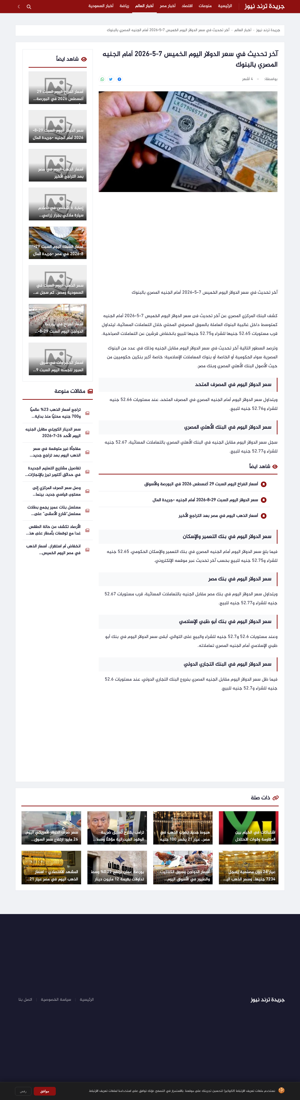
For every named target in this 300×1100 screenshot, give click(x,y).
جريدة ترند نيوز (265, 6)
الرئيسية (225, 6)
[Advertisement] (188, 232)
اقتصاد (187, 6)
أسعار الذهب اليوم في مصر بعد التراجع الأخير (218, 515)
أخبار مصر (168, 6)
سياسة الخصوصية (56, 999)
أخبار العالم (144, 6)
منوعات (205, 6)
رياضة (124, 6)
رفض (23, 1091)
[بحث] (29, 6)
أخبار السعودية (100, 6)
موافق (44, 1091)
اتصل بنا (25, 999)
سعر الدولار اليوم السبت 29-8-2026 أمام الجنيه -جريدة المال (205, 500)
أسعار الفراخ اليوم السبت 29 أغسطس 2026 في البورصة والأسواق (201, 484)
